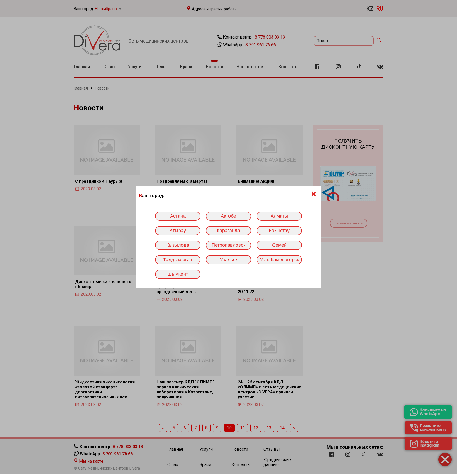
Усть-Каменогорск (279, 259)
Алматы (279, 216)
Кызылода (177, 245)
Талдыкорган (177, 259)
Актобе (228, 216)
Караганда (228, 230)
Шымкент (177, 274)
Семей (279, 245)
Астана (178, 216)
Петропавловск (228, 245)
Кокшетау (279, 230)
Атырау (178, 230)
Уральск (228, 259)
